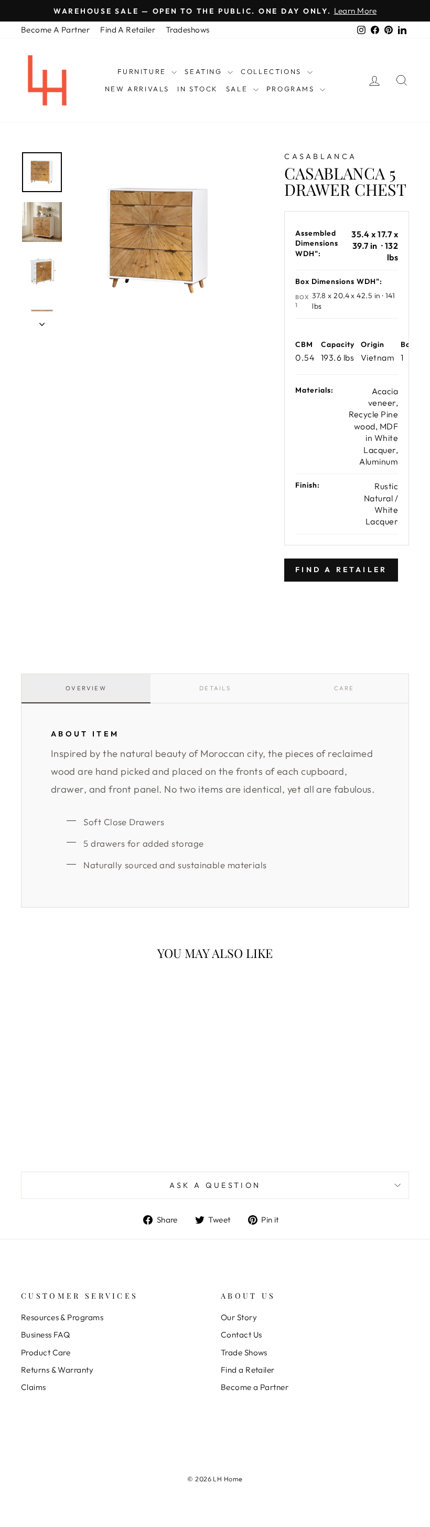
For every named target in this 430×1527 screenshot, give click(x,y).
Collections (272, 71)
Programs (291, 89)
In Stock (197, 89)
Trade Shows (244, 1352)
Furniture (143, 71)
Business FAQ (45, 1335)
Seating (205, 71)
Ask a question (215, 1185)
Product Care (45, 1352)
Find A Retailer (127, 30)
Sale (238, 89)
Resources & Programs (62, 1317)
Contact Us (241, 1335)
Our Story (239, 1317)
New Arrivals (137, 89)
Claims (33, 1387)
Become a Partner (254, 1387)
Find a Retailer (248, 1370)
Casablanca (320, 156)
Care (344, 688)
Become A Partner (55, 30)
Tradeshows (188, 30)
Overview (86, 688)
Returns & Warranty (57, 1370)
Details (215, 688)
